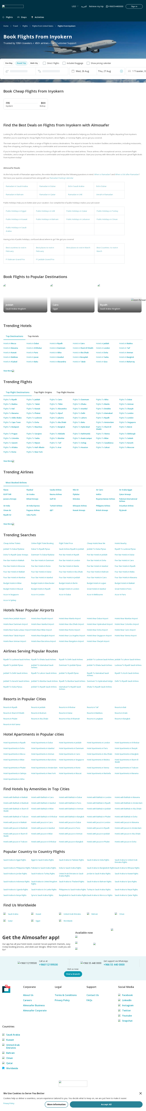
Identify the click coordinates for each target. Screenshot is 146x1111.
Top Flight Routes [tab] (65, 392)
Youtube (127, 1015)
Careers (27, 1000)
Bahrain (10, 1052)
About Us (28, 995)
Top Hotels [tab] (33, 336)
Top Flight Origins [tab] (43, 392)
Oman (9, 1058)
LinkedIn (126, 1000)
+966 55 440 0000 (114, 964)
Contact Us (93, 995)
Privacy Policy (62, 1000)
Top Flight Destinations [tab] (17, 392)
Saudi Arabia (13, 1034)
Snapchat (127, 1020)
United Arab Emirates (13, 1046)
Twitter (126, 1010)
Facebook (127, 995)
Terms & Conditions (66, 995)
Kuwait (10, 1039)
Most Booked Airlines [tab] (16, 482)
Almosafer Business (34, 1005)
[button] (8, 63)
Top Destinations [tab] (14, 336)
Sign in (134, 6)
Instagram (127, 1005)
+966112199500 (48, 964)
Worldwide (12, 1068)
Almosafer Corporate (35, 1010)
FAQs (89, 1000)
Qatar (9, 1063)
